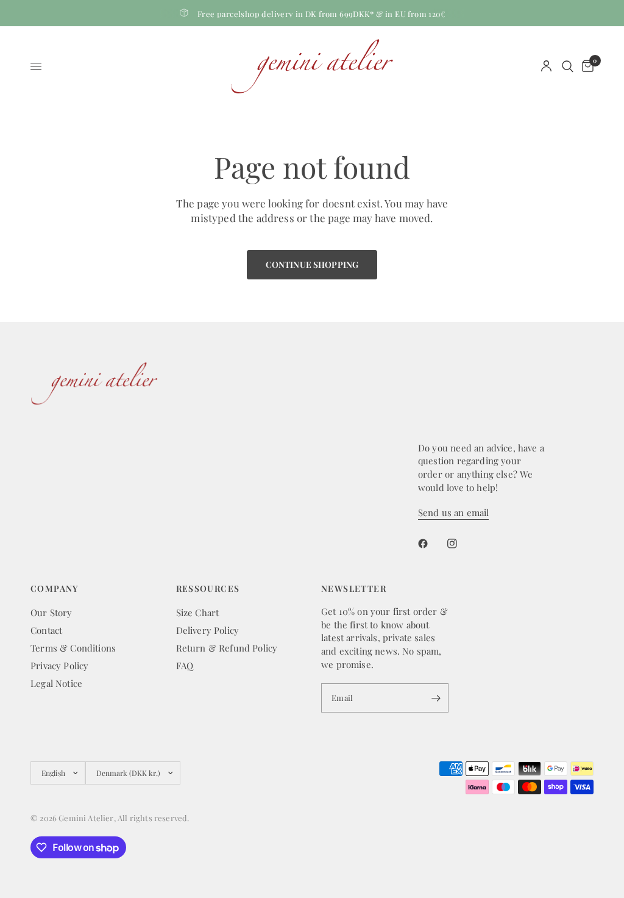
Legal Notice (56, 683)
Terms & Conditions (73, 648)
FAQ (185, 665)
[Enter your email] (436, 698)
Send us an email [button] (453, 513)
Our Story (51, 612)
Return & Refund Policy (227, 648)
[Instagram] (460, 543)
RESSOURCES (208, 588)
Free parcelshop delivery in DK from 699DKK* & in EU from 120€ (321, 14)
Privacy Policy (59, 665)
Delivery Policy (207, 630)
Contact (46, 630)
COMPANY (54, 588)
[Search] (568, 66)
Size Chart (197, 612)
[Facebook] (431, 543)
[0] (586, 66)
